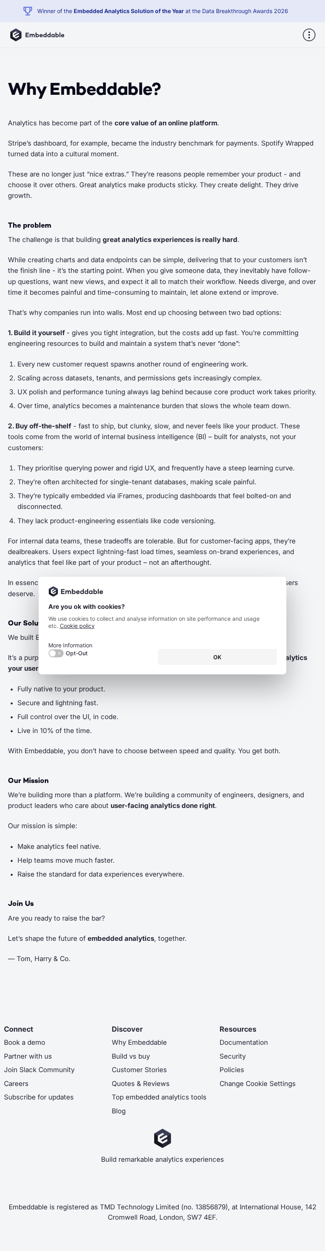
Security (233, 1056)
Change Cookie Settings (258, 1084)
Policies (232, 1070)
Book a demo (24, 1042)
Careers (16, 1084)
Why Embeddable (139, 1042)
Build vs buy (131, 1056)
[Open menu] (309, 35)
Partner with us (28, 1056)
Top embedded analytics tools (159, 1097)
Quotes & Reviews (141, 1084)
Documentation (244, 1042)
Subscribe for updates (39, 1097)
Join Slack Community (39, 1070)
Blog (119, 1111)
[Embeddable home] (37, 35)
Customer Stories (139, 1070)
